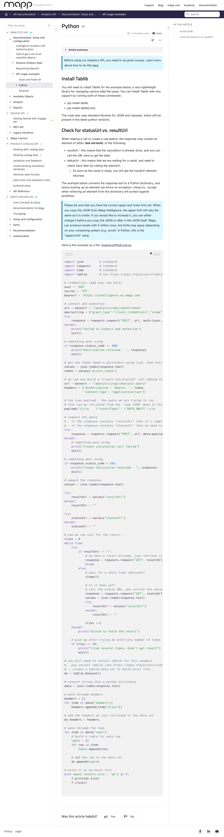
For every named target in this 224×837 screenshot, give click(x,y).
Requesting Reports (27, 68)
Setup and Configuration (27, 219)
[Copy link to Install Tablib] (93, 79)
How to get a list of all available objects (28, 55)
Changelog (19, 213)
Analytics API (48, 14)
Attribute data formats (26, 174)
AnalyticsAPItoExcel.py (116, 245)
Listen (159, 33)
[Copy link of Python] (83, 26)
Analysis (18, 102)
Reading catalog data (25, 155)
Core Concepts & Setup (26, 202)
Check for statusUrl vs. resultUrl (196, 37)
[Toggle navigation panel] (56, 29)
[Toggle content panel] (168, 27)
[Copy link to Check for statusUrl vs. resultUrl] (133, 131)
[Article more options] (160, 40)
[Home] (27, 5)
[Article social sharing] (152, 40)
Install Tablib (186, 31)
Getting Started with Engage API (29, 120)
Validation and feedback (27, 160)
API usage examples (114, 14)
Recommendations (24, 230)
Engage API (17, 113)
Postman (24, 90)
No (132, 816)
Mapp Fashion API (21, 196)
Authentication (22, 185)
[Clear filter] (49, 25)
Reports (17, 107)
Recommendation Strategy (28, 208)
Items (16, 224)
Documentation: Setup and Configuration (79, 14)
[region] (112, 523)
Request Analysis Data (29, 62)
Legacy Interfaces (23, 132)
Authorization (21, 236)
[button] (202, 14)
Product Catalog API (24, 143)
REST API (18, 127)
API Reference (21, 191)
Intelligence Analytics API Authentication (30, 47)
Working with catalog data (28, 149)
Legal (18, 831)
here (95, 65)
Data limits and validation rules (31, 180)
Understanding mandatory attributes (28, 167)
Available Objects (23, 96)
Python (23, 85)
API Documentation (24, 14)
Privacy (8, 831)
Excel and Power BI (30, 79)
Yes (113, 816)
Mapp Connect (19, 138)
